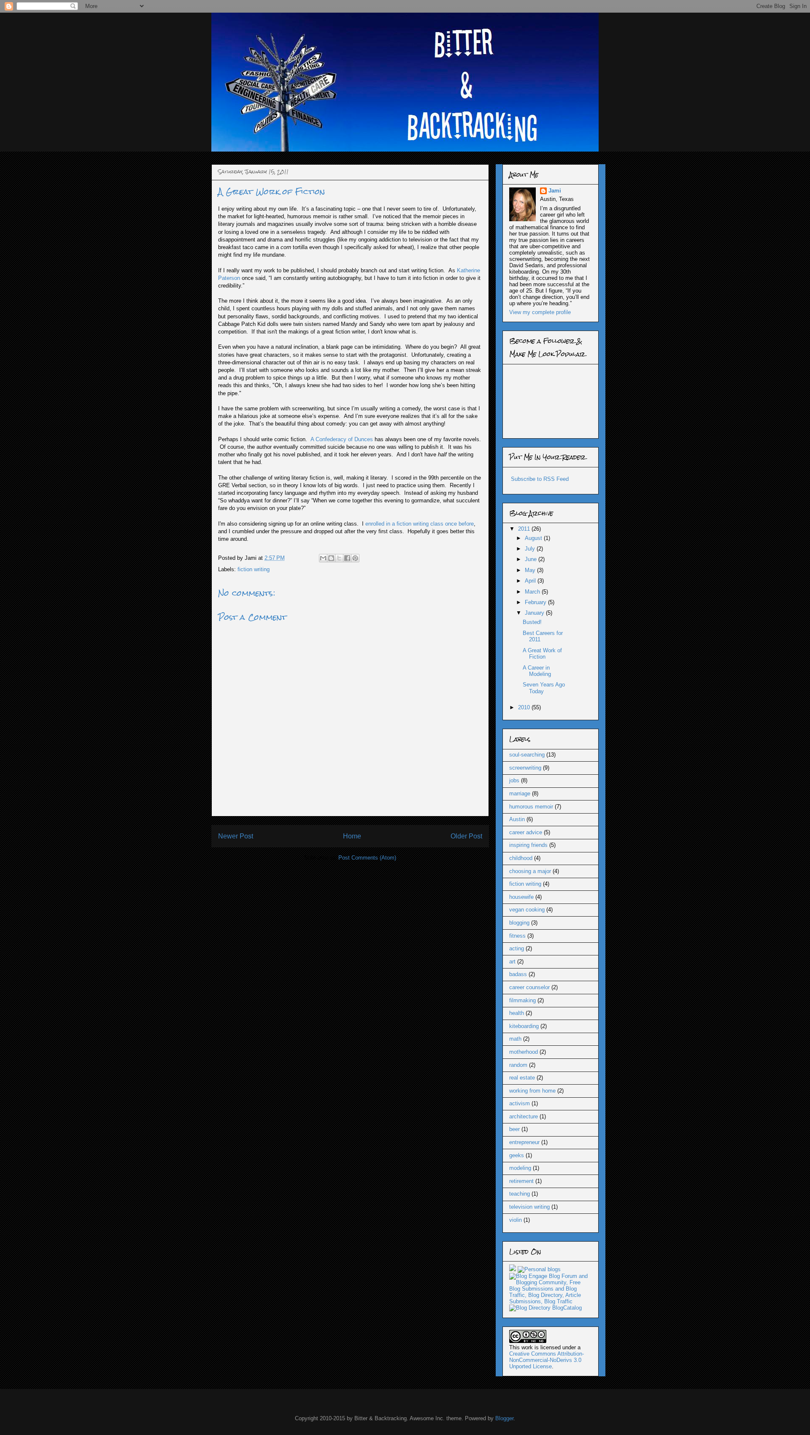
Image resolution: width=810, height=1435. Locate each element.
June (531, 559)
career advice (525, 832)
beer (514, 1129)
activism (519, 1103)
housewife (521, 897)
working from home (532, 1091)
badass (518, 974)
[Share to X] (339, 558)
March (533, 592)
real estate (522, 1077)
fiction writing (254, 569)
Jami (554, 190)
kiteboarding (524, 1026)
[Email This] (323, 558)
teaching (519, 1194)
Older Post (466, 836)
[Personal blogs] (539, 1269)
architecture (523, 1116)
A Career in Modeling (537, 671)
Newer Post (235, 836)
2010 (525, 707)
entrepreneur (524, 1142)
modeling (520, 1168)
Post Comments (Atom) (367, 857)
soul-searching (527, 754)
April (531, 581)
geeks (516, 1155)
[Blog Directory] (530, 1308)
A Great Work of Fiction (542, 653)
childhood (520, 858)
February (536, 602)
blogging (519, 923)
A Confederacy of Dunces (341, 439)
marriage (519, 793)
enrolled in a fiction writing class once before (419, 524)
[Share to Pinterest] (355, 558)
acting (516, 948)
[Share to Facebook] (347, 558)
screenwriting (525, 768)
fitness (517, 936)
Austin (517, 819)
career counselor (529, 987)
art (512, 961)
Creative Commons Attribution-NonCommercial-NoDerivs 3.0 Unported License (546, 1360)
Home (352, 836)
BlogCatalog (567, 1308)
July (531, 548)
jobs (514, 780)
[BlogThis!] (331, 558)
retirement (521, 1181)
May (531, 570)
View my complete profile (540, 312)
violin (515, 1220)
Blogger (504, 1418)
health (516, 1013)
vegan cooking (527, 909)
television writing (529, 1207)
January (535, 613)
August (534, 538)
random (518, 1065)
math (515, 1039)
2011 (525, 529)
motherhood (523, 1052)
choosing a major (530, 871)
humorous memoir (531, 806)
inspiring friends (528, 845)
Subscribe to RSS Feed (540, 479)
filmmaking (522, 1000)
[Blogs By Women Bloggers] (512, 1269)
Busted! (532, 622)
